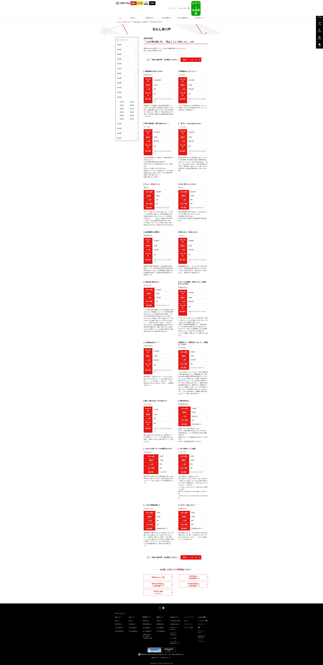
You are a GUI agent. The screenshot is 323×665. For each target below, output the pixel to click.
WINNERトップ (146, 617)
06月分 (122, 112)
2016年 (119, 92)
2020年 (119, 73)
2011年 (119, 138)
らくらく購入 (173, 638)
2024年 (119, 54)
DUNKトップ (159, 617)
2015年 (119, 97)
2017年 (119, 87)
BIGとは (132, 18)
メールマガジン (201, 620)
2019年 (119, 78)
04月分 (122, 115)
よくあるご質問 (182, 8)
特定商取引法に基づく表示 (201, 637)
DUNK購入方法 (160, 624)
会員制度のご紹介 (174, 624)
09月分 (132, 105)
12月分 (122, 102)
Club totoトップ (199, 18)
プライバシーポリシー (201, 631)
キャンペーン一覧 (188, 617)
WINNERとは (146, 620)
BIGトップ (117, 617)
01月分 (132, 119)
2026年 (119, 44)
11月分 (132, 102)
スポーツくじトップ (120, 613)
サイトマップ (172, 8)
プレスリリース (188, 624)
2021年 (119, 68)
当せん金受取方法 (182, 18)
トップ (120, 18)
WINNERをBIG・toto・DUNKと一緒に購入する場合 (147, 636)
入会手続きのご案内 (175, 620)
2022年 (119, 63)
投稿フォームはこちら (190, 60)
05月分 (132, 112)
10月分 (122, 105)
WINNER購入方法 (147, 624)
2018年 (119, 83)
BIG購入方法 (149, 18)
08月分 (122, 108)
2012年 (119, 133)
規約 (199, 627)
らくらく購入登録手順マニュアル (175, 642)
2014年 (119, 123)
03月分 (132, 115)
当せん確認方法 (166, 18)
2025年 (119, 49)
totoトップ (131, 617)
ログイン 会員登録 (196, 8)
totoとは (131, 620)
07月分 (132, 108)
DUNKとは (159, 620)
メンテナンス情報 (188, 627)
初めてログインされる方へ (174, 628)
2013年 (119, 128)
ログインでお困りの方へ (173, 633)
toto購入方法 (132, 624)
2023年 (119, 59)
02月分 (122, 119)
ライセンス (200, 641)
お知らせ (186, 620)
